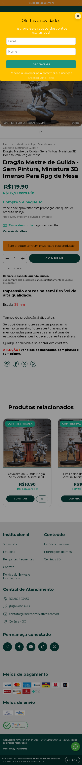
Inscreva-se (41, 64)
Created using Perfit (41, 77)
